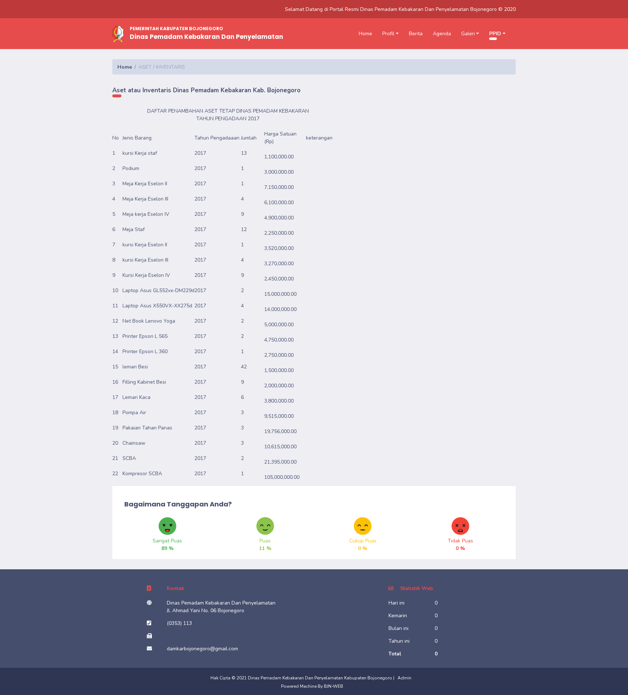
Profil (388, 33)
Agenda (442, 33)
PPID (495, 33)
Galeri (468, 33)
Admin (404, 678)
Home (365, 33)
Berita (416, 33)
